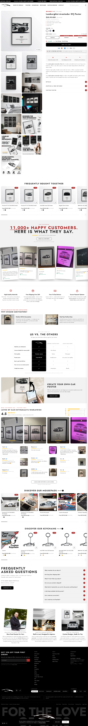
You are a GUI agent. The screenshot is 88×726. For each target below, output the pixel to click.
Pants (35, 671)
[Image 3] (11, 83)
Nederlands (57, 691)
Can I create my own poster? (52, 595)
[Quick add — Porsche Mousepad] (55, 509)
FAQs (53, 655)
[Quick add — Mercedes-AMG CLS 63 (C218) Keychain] (74, 547)
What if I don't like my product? (53, 578)
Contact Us (7, 588)
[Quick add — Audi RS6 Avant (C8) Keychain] (55, 547)
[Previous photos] (3, 430)
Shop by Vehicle (18, 5)
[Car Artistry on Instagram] (16, 690)
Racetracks (36, 663)
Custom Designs (52, 5)
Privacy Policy (14, 664)
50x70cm (80, 37)
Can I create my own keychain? (52, 599)
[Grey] (50, 31)
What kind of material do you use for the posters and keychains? (61, 587)
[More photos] (85, 430)
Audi (35, 682)
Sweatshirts (36, 669)
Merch (35, 673)
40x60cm (66, 37)
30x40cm (52, 37)
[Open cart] (85, 5)
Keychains (43, 5)
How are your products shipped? (53, 583)
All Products (36, 654)
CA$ (85, 691)
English (34, 691)
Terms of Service (71, 704)
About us (72, 654)
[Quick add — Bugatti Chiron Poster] (74, 202)
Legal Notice (72, 655)
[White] (47, 31)
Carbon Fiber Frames (38, 676)
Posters (28, 5)
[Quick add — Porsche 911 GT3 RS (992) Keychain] (36, 547)
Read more (5, 454)
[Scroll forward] (85, 214)
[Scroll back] (82, 214)
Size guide (85, 34)
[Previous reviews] (2, 263)
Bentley (35, 684)
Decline (57, 722)
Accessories (36, 675)
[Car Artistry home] (6, 5)
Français (48, 691)
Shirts (35, 667)
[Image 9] (11, 145)
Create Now (54, 396)
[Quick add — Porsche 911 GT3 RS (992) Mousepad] (17, 509)
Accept (65, 722)
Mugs (35, 665)
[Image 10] (32, 145)
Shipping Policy (55, 659)
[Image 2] (32, 62)
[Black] (53, 31)
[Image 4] (32, 83)
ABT (35, 678)
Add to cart (66, 44)
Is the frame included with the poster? (54, 591)
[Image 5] (11, 103)
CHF (81, 691)
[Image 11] (11, 165)
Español (65, 691)
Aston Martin (36, 680)
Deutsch (41, 691)
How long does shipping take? (52, 574)
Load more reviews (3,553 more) (44, 482)
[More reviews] (85, 263)
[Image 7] (11, 124)
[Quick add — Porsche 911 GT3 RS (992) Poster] (17, 202)
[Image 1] (11, 62)
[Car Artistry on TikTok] (20, 690)
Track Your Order (56, 654)
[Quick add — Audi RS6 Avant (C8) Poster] (55, 202)
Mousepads (35, 5)
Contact (61, 5)
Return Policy (55, 661)
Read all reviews (44, 238)
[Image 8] (32, 124)
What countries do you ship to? (53, 570)
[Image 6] (32, 103)
